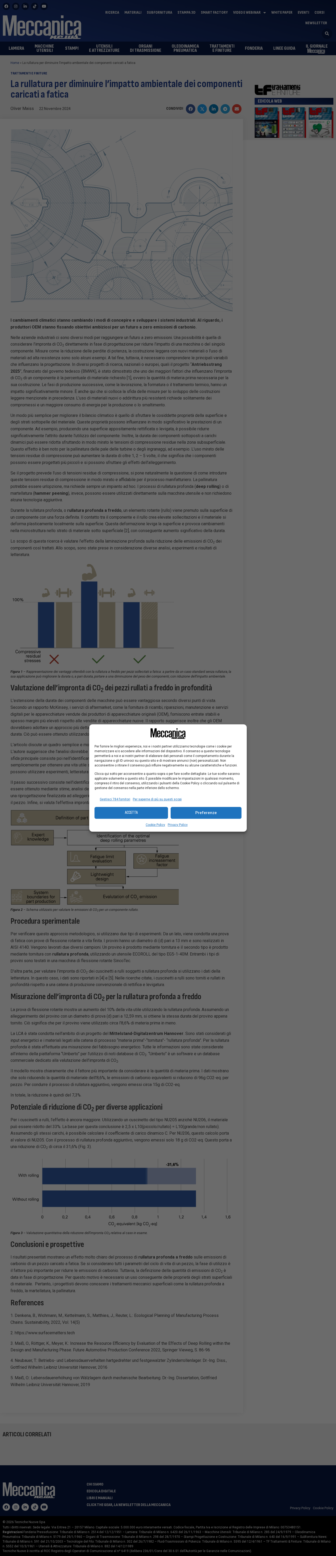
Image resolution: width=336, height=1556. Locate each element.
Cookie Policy (155, 825)
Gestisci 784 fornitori (115, 799)
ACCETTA (131, 812)
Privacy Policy (178, 825)
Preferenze (206, 812)
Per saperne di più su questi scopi (157, 799)
